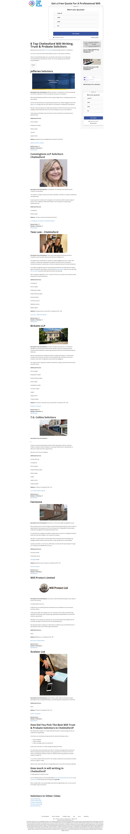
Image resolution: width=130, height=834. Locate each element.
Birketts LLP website (35, 406)
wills (35, 104)
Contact (58, 819)
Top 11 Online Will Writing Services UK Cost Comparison (91, 51)
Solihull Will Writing (35, 799)
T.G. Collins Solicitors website (37, 490)
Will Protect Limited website (37, 640)
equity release (59, 269)
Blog (54, 819)
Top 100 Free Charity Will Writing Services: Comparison (90, 68)
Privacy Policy (68, 819)
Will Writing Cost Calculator (91, 84)
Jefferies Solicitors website (37, 143)
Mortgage (33, 559)
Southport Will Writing (36, 802)
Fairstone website (34, 566)
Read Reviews (33, 150)
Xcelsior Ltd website (35, 713)
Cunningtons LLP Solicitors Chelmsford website (42, 221)
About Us (62, 819)
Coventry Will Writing (35, 800)
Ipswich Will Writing (35, 806)
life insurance (33, 271)
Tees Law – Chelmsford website (38, 314)
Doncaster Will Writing (36, 804)
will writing (48, 50)
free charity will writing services (63, 777)
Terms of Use (74, 819)
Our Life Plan (35, 3)
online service (33, 779)
